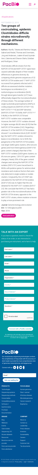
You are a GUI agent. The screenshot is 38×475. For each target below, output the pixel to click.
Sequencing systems (8, 392)
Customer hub (24, 443)
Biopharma (23, 404)
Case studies (6, 428)
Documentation (7, 413)
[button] (35, 4)
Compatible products (8, 401)
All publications (7, 17)
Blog (3, 420)
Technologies (6, 389)
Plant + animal (24, 392)
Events (4, 426)
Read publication (8, 215)
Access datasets (7, 434)
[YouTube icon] (20, 367)
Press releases (25, 428)
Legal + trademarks (29, 461)
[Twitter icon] (17, 367)
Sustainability (24, 434)
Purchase (5, 410)
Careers (22, 437)
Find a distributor (7, 449)
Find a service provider (9, 446)
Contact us (23, 423)
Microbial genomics (26, 398)
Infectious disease (26, 395)
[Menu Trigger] (30, 4)
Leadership (23, 426)
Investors (23, 431)
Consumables (6, 398)
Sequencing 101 (7, 431)
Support (22, 440)
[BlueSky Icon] (23, 367)
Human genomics (26, 389)
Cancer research (25, 401)
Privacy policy (18, 461)
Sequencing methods (8, 395)
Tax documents (25, 446)
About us (23, 420)
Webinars (5, 423)
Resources (5, 437)
